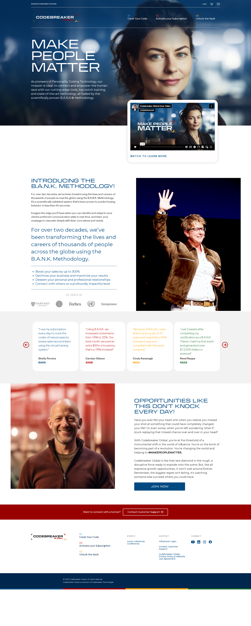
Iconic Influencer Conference (136, 542)
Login (204, 4)
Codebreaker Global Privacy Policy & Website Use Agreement (172, 556)
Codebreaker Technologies (102, 582)
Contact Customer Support (168, 547)
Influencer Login (167, 541)
